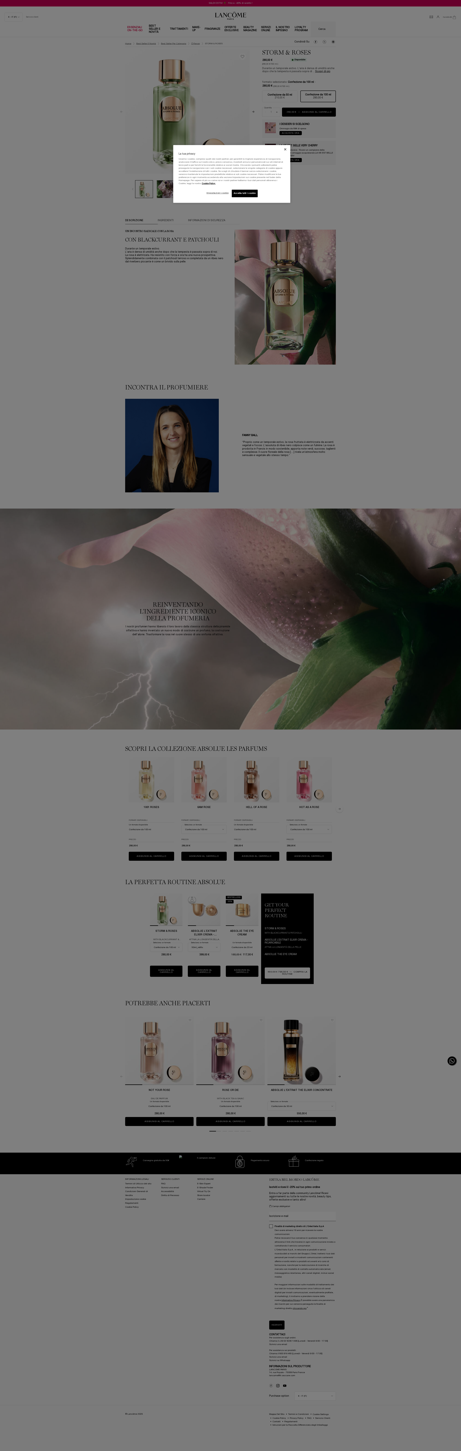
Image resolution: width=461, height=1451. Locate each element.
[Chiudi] (285, 149)
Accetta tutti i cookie (245, 193)
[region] (231, 174)
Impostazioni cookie (218, 193)
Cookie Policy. (209, 183)
